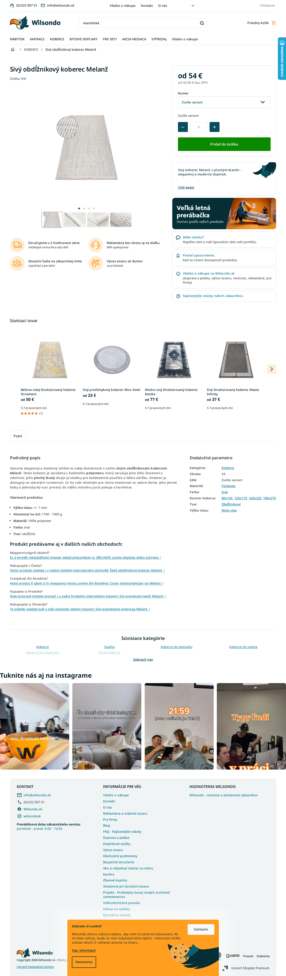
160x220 (255, 498)
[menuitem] (17, 39)
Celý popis (186, 187)
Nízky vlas (229, 510)
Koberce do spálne (243, 647)
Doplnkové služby (116, 844)
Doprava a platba (116, 837)
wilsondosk (32, 816)
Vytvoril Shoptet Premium (250, 968)
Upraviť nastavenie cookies (35, 967)
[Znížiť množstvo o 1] (183, 127)
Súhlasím (201, 929)
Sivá (225, 492)
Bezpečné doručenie (118, 862)
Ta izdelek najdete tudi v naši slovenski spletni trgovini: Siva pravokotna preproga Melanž (80, 609)
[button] (79, 208)
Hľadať (202, 23)
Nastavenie (84, 962)
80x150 (227, 498)
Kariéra (108, 874)
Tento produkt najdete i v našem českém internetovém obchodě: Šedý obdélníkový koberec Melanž (87, 570)
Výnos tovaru (113, 850)
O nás (162, 5)
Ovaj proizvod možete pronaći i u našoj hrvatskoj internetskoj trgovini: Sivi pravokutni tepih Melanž (88, 596)
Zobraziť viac (143, 659)
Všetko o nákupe (122, 5)
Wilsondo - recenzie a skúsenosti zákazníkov (223, 795)
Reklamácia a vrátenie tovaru (125, 813)
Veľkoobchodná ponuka (121, 903)
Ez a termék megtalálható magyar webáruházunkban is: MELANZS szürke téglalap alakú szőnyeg (85, 557)
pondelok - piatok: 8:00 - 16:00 (49, 826)
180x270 (269, 498)
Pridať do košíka (224, 144)
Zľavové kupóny (115, 880)
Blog (106, 825)
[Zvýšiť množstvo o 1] (215, 127)
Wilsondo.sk (33, 809)
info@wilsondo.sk (37, 795)
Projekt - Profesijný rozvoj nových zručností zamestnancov (136, 894)
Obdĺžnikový (231, 504)
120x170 (240, 498)
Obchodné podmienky (120, 856)
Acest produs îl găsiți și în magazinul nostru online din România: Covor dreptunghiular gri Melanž (87, 583)
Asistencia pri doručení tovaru (126, 886)
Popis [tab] (18, 436)
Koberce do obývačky (176, 647)
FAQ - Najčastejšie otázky (122, 831)
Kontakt (147, 5)
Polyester (229, 486)
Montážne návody (116, 915)
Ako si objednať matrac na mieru (128, 868)
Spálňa (109, 647)
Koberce (228, 468)
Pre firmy (110, 819)
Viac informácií (84, 950)
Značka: (18, 79)
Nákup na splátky (116, 909)
